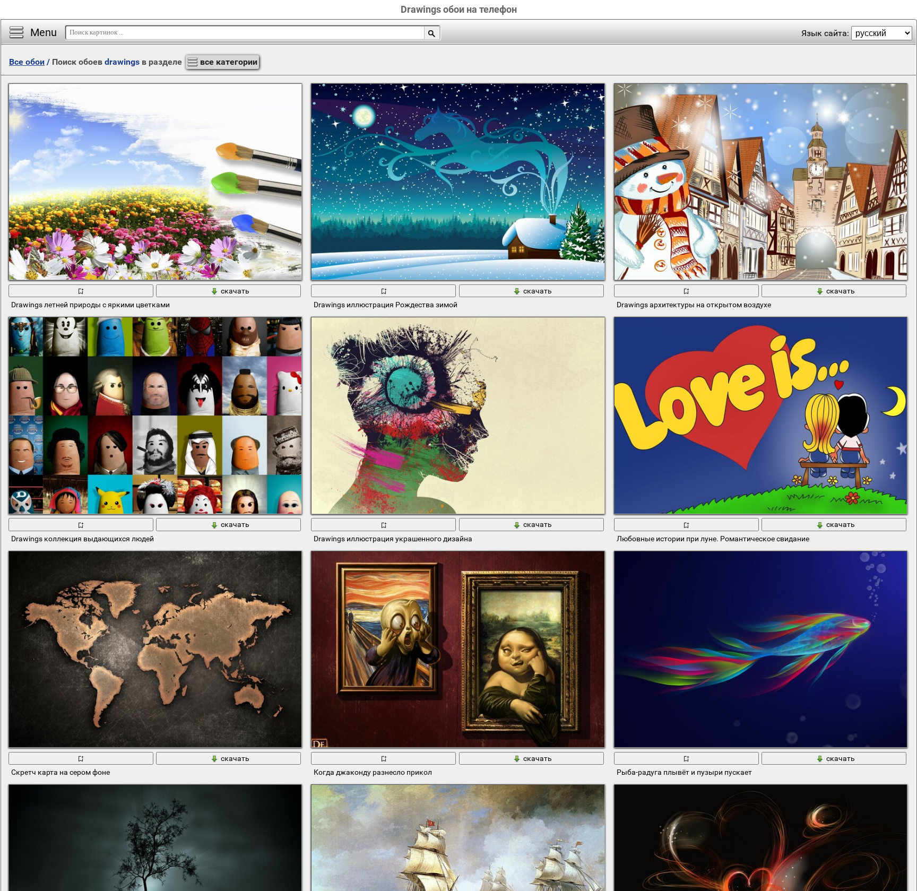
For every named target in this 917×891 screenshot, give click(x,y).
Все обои (27, 62)
